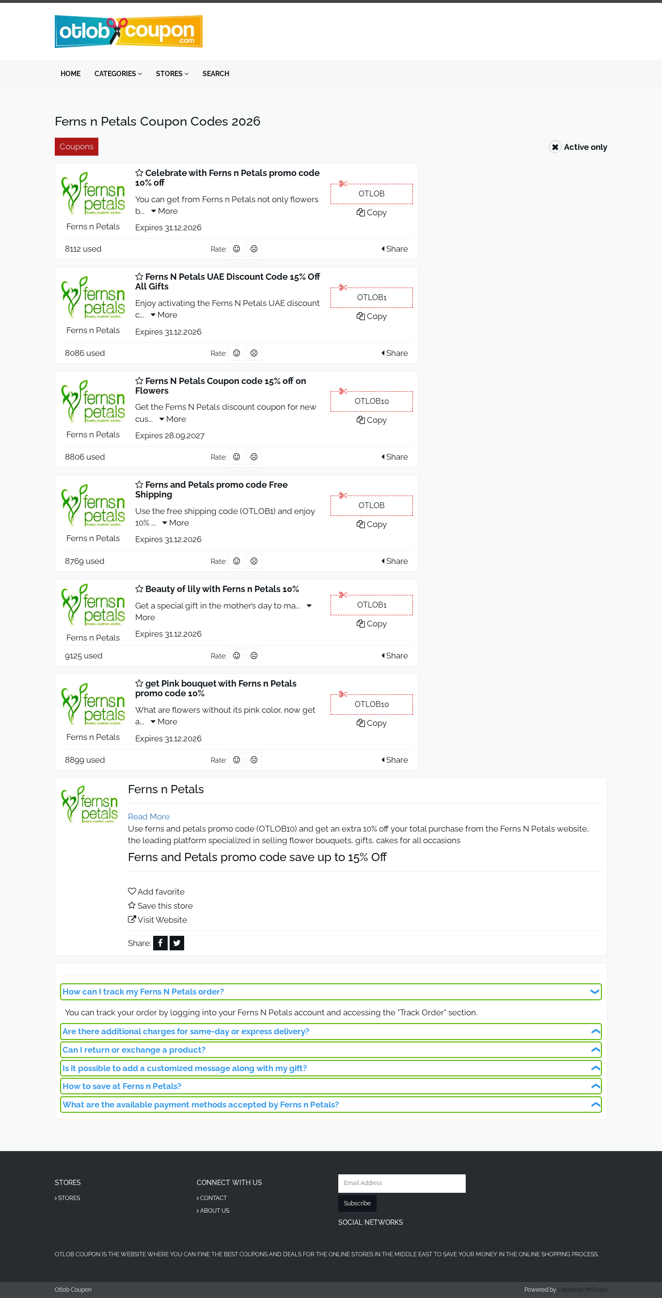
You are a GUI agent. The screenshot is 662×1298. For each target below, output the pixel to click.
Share (396, 249)
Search (216, 74)
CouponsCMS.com (582, 1289)
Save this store (165, 906)
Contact (213, 1198)
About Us (214, 1210)
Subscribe (357, 1203)
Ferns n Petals (93, 226)
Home (70, 74)
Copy (376, 212)
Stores (170, 74)
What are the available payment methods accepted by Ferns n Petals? (201, 1104)
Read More (149, 816)
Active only (585, 147)
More (167, 211)
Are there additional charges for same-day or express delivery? (186, 1031)
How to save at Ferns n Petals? (122, 1086)
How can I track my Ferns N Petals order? (143, 991)
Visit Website (162, 920)
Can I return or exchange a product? (134, 1050)
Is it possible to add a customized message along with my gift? (185, 1068)
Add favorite (161, 892)
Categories (116, 74)
